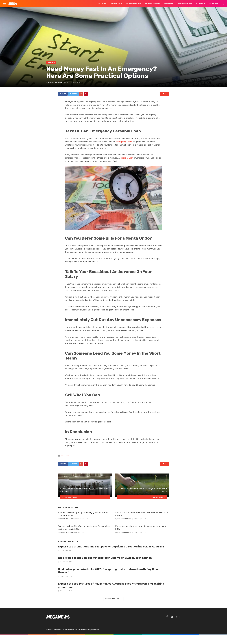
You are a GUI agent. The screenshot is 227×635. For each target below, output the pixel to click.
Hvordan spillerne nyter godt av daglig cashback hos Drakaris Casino (83, 514)
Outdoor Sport (184, 3)
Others (199, 3)
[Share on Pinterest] (86, 94)
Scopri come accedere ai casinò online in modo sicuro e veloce (141, 514)
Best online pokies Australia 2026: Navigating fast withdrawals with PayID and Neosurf (108, 571)
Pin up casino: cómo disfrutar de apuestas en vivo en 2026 (140, 527)
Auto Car (102, 3)
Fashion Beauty (133, 3)
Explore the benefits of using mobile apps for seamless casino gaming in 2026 (84, 527)
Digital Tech (116, 3)
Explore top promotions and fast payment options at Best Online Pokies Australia (111, 546)
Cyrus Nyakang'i (67, 519)
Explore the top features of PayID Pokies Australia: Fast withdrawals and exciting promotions (111, 585)
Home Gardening (152, 3)
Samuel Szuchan (55, 83)
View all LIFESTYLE (112, 599)
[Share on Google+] (81, 94)
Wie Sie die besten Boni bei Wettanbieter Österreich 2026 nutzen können (105, 557)
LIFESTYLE (51, 62)
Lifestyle (168, 3)
